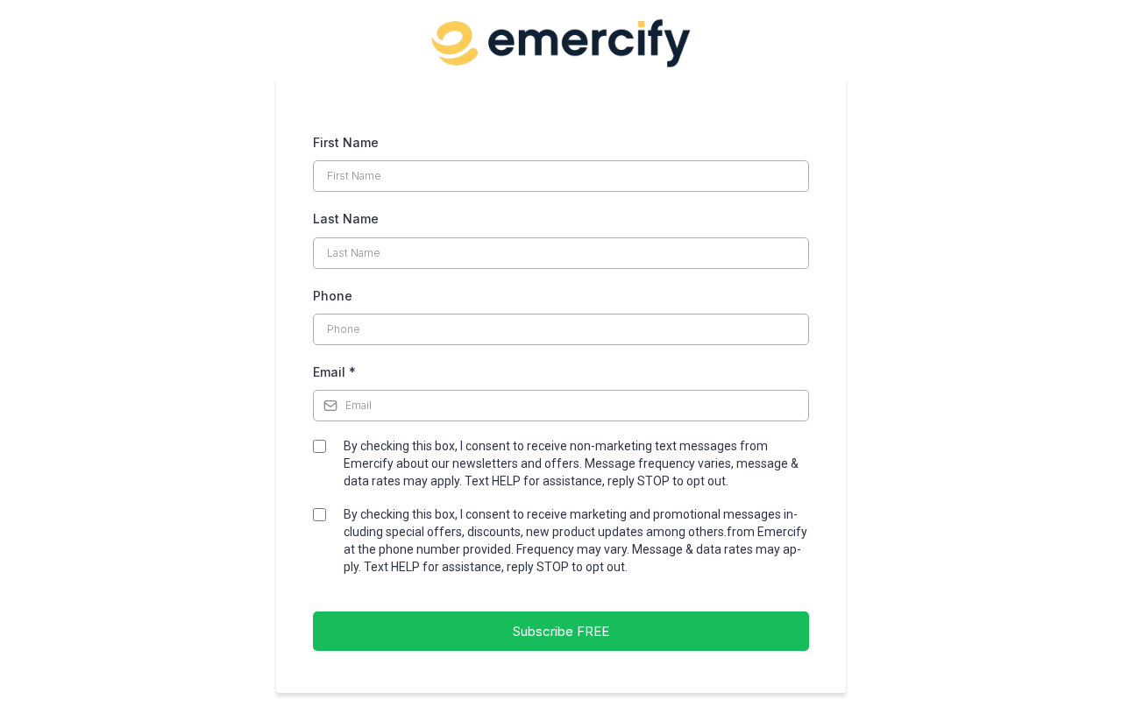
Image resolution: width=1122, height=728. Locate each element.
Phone (332, 295)
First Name (346, 142)
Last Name (346, 218)
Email (334, 371)
